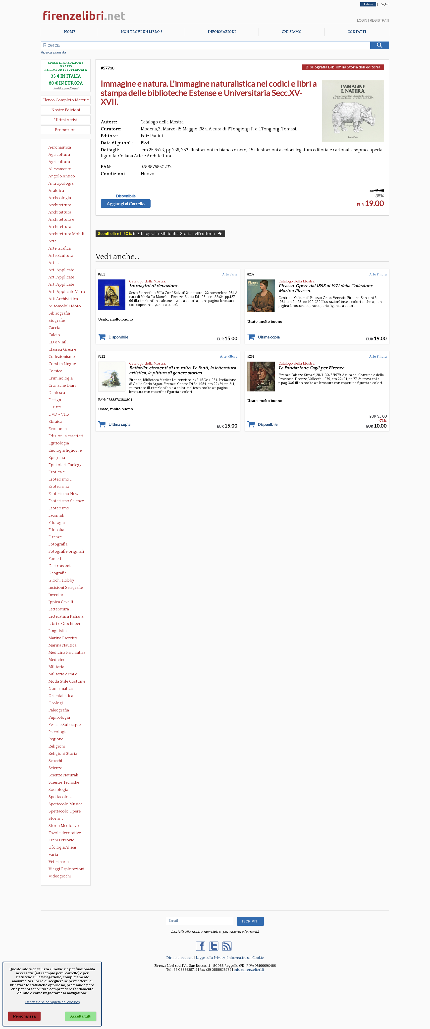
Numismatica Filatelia (61, 689)
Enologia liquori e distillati (65, 451)
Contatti (356, 32)
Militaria (56, 667)
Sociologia (58, 789)
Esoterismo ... (60, 479)
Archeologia (60, 198)
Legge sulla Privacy (210, 958)
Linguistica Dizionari (58, 631)
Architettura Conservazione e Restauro (63, 213)
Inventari (57, 595)
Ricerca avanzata (53, 52)
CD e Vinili (58, 342)
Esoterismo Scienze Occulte (66, 501)
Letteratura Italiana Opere (66, 617)
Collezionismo (62, 356)
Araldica (56, 190)
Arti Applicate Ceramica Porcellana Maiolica (66, 270)
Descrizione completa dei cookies (52, 1002)
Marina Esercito (63, 638)
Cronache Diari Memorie (62, 386)
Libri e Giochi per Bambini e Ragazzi (65, 624)
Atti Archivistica (63, 299)
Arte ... (54, 241)
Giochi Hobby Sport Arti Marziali (66, 581)
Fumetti (56, 558)
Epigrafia (57, 457)
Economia (58, 429)
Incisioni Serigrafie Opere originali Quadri (66, 588)
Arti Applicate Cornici (61, 277)
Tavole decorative (65, 833)
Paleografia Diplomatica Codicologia (60, 710)
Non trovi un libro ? (141, 32)
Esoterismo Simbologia (59, 508)
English (384, 4)
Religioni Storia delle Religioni (63, 754)
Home (69, 32)
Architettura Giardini (60, 227)
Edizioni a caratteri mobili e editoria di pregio (66, 436)
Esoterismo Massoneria (59, 487)
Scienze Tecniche (64, 782)
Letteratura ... (60, 609)
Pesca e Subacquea (66, 724)
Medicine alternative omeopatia (58, 660)
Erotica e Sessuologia (59, 472)
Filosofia (56, 530)
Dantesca (57, 392)
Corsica (55, 371)
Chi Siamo (292, 32)
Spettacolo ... (60, 797)
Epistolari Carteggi (66, 465)
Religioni (57, 746)
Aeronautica (60, 147)
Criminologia (61, 378)
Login (362, 20)
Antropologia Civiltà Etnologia (64, 184)
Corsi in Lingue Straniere (62, 364)
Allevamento (60, 169)
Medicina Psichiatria (67, 652)
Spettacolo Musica (65, 804)
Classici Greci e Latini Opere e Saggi (67, 350)
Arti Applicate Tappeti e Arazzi (63, 285)
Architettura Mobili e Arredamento (66, 234)
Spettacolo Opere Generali (65, 811)
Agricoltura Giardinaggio (61, 162)
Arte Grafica (60, 248)
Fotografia (58, 544)
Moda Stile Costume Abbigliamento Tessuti (67, 682)
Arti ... (54, 263)
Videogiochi (60, 876)
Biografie (57, 320)
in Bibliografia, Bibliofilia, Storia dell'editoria (156, 233)
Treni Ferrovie (61, 840)
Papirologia (59, 717)
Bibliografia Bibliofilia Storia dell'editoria (64, 314)
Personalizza (24, 1016)
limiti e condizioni (65, 88)
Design (55, 400)
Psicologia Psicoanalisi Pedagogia (59, 732)
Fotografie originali (66, 551)
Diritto (55, 407)
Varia (53, 854)
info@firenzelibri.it (249, 970)
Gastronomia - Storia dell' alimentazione (62, 566)
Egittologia (59, 443)
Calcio (54, 335)
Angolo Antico (62, 176)
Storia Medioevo (64, 825)
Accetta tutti (80, 1016)
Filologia (57, 522)
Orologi (56, 703)
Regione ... (57, 739)
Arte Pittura (378, 274)
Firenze (55, 537)
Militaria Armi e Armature (63, 674)
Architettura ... (61, 205)
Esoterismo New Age (63, 494)
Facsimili (56, 515)
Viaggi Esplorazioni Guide (66, 869)
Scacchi (55, 760)
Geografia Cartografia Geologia (59, 573)
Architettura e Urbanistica (61, 220)
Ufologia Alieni (62, 847)
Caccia (54, 327)
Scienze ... (57, 768)
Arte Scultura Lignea (61, 256)
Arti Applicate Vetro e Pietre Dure (67, 292)
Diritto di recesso (180, 958)
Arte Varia (229, 274)
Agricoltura (59, 154)
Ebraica (55, 421)
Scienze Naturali (63, 775)
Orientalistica (61, 696)
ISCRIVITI (250, 921)
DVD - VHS (59, 414)
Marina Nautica (62, 645)
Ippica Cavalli (61, 602)
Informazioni (222, 32)
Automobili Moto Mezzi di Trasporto (66, 306)
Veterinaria (59, 862)
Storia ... (56, 818)
